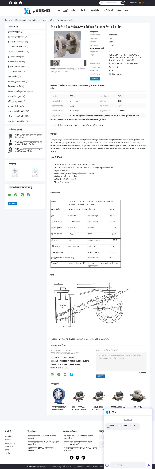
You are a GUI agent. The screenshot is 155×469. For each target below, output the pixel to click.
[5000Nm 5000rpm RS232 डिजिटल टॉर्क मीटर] (118, 396)
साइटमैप (7, 453)
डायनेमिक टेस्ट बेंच (14, 62)
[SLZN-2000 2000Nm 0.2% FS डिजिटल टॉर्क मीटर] (98, 396)
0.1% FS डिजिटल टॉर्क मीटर (101, 339)
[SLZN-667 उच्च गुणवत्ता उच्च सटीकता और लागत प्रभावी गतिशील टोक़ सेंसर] (10, 143)
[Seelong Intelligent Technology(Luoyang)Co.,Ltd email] (11, 195)
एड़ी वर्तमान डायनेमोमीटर (16, 116)
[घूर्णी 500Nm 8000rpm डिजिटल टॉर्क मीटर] (138, 396)
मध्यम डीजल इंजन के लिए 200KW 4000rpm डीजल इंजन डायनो (80, 449)
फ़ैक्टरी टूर (84, 10)
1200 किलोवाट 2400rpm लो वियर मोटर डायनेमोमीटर (40, 449)
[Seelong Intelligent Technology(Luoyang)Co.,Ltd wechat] (24, 195)
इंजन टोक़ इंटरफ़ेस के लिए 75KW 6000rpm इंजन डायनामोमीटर (43, 443)
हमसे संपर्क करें (108, 10)
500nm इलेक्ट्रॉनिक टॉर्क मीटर (82, 339)
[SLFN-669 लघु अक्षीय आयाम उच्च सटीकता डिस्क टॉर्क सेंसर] (10, 136)
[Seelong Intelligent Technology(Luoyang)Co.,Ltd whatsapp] (17, 195)
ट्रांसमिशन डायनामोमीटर (16, 52)
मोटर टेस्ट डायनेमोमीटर (16, 47)
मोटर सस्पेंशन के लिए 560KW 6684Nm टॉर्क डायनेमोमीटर (42, 437)
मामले (126, 10)
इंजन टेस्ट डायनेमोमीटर (16, 42)
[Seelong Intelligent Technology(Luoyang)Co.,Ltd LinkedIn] (20, 2)
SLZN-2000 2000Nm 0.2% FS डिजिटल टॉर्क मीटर (98, 408)
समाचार (118, 10)
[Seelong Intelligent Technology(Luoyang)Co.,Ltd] (37, 10)
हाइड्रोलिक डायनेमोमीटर (16, 121)
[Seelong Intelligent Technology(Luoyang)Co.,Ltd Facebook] (10, 2)
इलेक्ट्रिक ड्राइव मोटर (16, 101)
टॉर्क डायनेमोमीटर (14, 32)
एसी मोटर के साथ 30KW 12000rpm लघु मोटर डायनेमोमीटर (78, 437)
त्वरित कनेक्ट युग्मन (14, 96)
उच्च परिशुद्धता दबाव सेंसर (17, 81)
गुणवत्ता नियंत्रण (96, 10)
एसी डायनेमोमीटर (14, 57)
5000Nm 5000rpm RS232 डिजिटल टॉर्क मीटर (118, 408)
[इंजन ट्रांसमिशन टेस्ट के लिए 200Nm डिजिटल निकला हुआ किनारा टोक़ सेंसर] (67, 45)
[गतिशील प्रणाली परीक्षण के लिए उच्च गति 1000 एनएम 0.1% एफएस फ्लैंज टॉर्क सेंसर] (59, 396)
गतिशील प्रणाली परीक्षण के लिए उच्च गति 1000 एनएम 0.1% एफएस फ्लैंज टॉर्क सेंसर (59, 408)
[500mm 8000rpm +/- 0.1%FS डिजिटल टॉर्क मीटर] (78, 396)
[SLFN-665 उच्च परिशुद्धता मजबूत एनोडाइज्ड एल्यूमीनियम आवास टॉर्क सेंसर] (10, 150)
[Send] (149, 465)
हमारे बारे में (74, 10)
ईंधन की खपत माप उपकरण (17, 66)
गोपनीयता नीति (31, 466)
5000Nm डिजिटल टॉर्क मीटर (62, 339)
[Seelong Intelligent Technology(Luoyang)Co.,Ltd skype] (30, 195)
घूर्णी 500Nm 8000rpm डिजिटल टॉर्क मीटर (138, 408)
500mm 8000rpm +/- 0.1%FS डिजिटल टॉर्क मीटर (79, 408)
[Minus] (148, 411)
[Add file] (107, 465)
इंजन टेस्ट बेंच (12, 76)
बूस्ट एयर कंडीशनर (14, 106)
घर (59, 10)
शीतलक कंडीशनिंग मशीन (16, 111)
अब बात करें (133, 3)
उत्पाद (11, 20)
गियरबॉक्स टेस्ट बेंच (14, 86)
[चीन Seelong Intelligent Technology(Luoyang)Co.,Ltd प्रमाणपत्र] (15, 172)
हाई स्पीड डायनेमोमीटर (15, 37)
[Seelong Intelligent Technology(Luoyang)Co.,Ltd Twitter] (15, 3)
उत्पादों (65, 10)
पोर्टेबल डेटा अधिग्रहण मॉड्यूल (18, 91)
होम (6, 20)
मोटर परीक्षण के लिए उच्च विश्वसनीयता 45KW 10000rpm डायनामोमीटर (78, 443)
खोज (123, 3)
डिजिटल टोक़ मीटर (20, 20)
